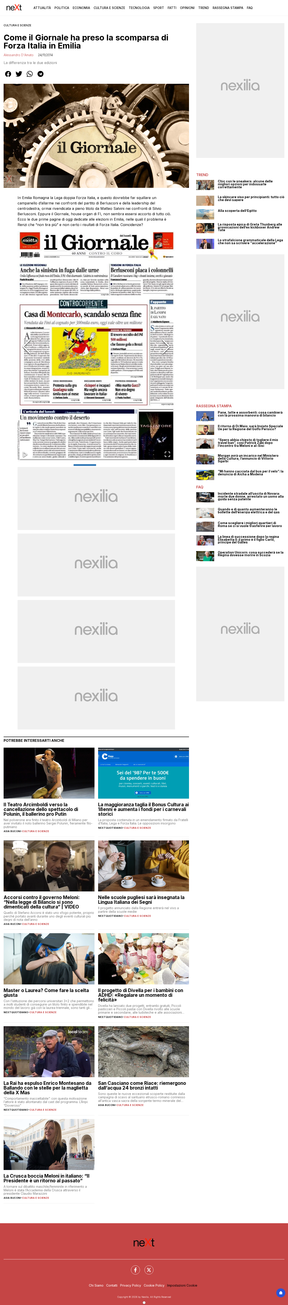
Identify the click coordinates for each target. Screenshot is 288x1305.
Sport (158, 8)
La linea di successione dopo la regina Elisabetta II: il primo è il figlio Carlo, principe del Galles (248, 539)
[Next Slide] (166, 347)
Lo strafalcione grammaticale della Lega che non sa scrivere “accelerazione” (250, 241)
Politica (61, 8)
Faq (250, 8)
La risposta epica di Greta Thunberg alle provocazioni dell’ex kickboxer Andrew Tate (250, 227)
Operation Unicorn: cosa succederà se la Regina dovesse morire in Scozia (251, 554)
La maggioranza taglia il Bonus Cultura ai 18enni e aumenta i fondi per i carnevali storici (143, 809)
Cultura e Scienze (109, 8)
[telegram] (40, 77)
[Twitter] (146, 1267)
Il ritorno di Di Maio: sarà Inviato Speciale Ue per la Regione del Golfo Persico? (250, 427)
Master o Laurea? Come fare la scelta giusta (46, 992)
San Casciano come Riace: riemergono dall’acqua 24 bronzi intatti (142, 1085)
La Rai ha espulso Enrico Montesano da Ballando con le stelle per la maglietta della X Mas (47, 1088)
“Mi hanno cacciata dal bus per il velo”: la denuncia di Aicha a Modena (251, 473)
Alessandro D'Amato (19, 55)
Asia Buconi (12, 831)
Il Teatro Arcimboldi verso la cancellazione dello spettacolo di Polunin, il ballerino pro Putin (41, 809)
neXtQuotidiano (110, 827)
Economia (81, 8)
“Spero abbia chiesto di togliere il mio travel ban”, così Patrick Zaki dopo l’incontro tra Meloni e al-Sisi (248, 443)
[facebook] (8, 77)
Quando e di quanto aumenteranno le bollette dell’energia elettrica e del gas (249, 511)
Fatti (172, 8)
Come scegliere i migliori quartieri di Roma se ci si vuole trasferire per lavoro (250, 524)
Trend (203, 8)
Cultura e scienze (17, 25)
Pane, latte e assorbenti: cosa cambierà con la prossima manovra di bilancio (250, 414)
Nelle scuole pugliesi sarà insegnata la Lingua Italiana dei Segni (141, 899)
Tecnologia (139, 8)
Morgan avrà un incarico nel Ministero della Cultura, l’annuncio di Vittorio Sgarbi (248, 458)
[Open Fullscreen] (167, 455)
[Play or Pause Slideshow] (25, 455)
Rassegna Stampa (228, 8)
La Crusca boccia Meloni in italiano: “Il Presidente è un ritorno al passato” (46, 1178)
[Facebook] (133, 1267)
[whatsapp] (29, 77)
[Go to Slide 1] (85, 465)
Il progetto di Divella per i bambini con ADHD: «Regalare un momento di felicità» (140, 995)
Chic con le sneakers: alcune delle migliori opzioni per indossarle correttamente (245, 184)
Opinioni (187, 8)
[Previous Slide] (27, 347)
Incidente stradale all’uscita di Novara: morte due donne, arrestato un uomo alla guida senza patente (251, 496)
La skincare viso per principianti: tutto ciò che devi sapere (251, 198)
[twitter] (18, 77)
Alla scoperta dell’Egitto (237, 210)
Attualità (42, 8)
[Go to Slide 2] (108, 465)
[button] (96, 347)
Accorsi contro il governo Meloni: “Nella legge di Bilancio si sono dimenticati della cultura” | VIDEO (42, 902)
